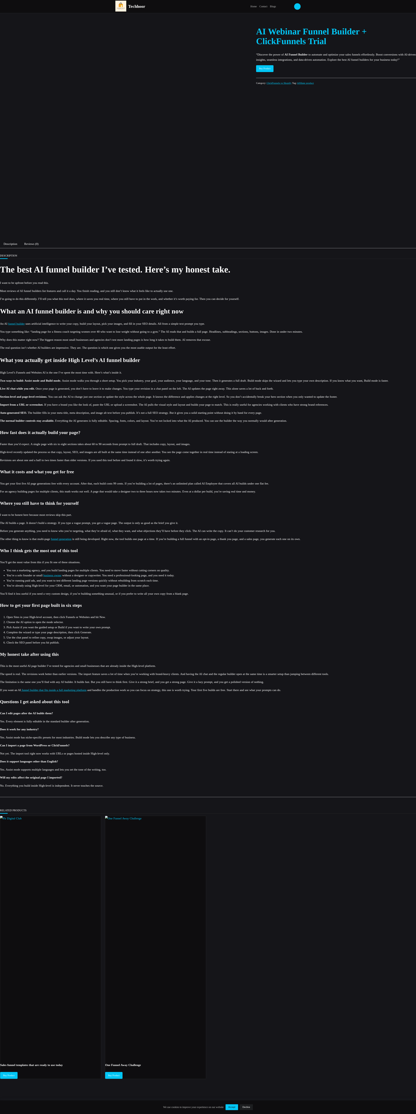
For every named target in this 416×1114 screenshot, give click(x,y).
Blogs (273, 6)
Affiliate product (305, 83)
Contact (263, 6)
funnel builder (16, 323)
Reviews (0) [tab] (31, 243)
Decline (246, 1107)
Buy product (265, 68)
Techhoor (136, 6)
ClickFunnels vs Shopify (279, 83)
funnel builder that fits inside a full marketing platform (53, 690)
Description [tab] (10, 243)
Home (253, 6)
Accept (231, 1107)
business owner (52, 575)
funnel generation (61, 539)
